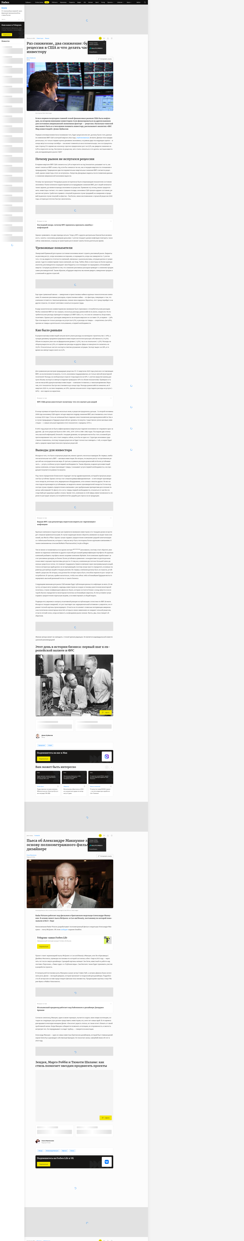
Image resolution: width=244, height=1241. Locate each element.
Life (85, 2)
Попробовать (93, 52)
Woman (90, 2)
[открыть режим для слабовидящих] (100, 38)
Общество (66, 786)
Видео (79, 2)
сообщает (64, 929)
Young (103, 2)
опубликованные (82, 138)
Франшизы (63, 2)
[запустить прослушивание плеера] (104, 38)
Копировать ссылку (106, 59)
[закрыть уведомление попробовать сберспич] (104, 43)
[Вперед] (116, 725)
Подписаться (43, 759)
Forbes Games (41, 2)
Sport (97, 2)
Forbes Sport (40, 786)
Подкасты (72, 2)
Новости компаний (95, 786)
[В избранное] (57, 786)
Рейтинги (54, 2)
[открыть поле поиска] (144, 2)
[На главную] (5, 2)
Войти (138, 2)
